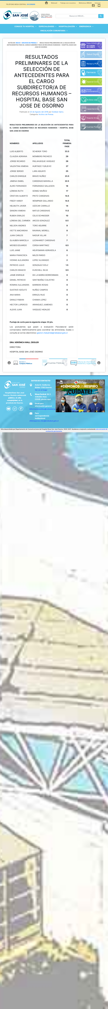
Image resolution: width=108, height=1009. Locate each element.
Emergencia (85, 26)
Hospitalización (67, 26)
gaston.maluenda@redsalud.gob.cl (52, 333)
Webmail (54, 3)
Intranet (97, 3)
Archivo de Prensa (46, 114)
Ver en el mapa (41, 390)
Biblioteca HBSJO (85, 3)
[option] (25, 363)
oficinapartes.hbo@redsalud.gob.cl (44, 421)
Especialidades (46, 26)
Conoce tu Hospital (24, 26)
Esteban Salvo (57, 112)
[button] (9, 362)
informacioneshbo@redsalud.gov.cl (44, 409)
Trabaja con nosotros (68, 3)
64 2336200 (31, 4)
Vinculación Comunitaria (52, 31)
